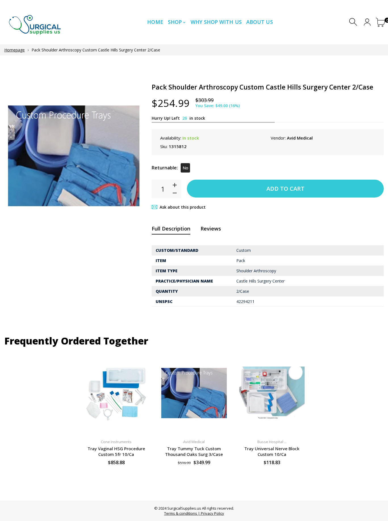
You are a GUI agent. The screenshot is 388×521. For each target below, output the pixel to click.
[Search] (353, 22)
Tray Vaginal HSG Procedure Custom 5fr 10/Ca (116, 451)
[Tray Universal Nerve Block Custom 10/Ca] (271, 393)
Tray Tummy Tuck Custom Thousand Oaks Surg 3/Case (194, 451)
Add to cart (285, 188)
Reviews (211, 228)
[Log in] (367, 22)
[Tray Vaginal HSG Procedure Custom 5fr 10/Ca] (116, 393)
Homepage (14, 50)
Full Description (171, 228)
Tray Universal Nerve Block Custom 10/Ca (271, 451)
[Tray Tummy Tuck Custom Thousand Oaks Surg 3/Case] (194, 393)
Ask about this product (183, 207)
